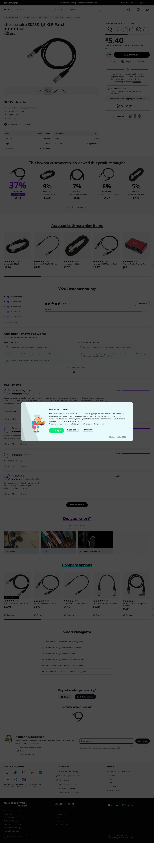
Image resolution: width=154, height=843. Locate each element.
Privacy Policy (121, 437)
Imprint (112, 437)
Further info (88, 429)
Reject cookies (73, 429)
